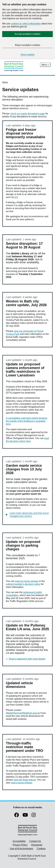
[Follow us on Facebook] (16, 816)
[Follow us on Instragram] (34, 816)
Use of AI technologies (21, 848)
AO (16, 197)
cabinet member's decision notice (23, 584)
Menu (44, 64)
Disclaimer (36, 845)
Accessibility (19, 841)
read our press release (26, 581)
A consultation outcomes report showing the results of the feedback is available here (26, 421)
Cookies (41, 848)
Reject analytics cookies (27, 45)
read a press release (21, 782)
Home (5, 82)
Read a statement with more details (27, 659)
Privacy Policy (20, 845)
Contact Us (35, 841)
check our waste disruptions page (27, 113)
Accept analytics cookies (27, 34)
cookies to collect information (26, 23)
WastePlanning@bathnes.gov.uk (23, 713)
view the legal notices (24, 779)
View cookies (27, 54)
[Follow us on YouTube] (25, 816)
